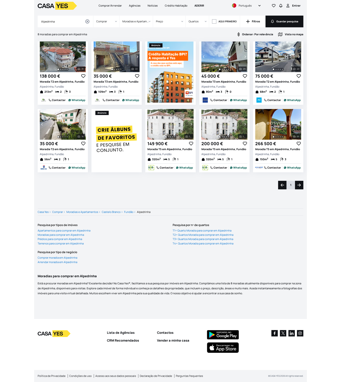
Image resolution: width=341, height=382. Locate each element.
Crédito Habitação (176, 5)
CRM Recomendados (123, 340)
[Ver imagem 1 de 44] (273, 137)
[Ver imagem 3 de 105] (170, 136)
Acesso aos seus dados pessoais (115, 376)
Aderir (199, 5)
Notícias (153, 5)
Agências (134, 5)
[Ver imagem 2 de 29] (222, 69)
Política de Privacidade (52, 376)
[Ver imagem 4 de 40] (280, 69)
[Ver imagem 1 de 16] (58, 137)
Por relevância (257, 34)
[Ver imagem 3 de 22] (116, 69)
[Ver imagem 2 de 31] (60, 69)
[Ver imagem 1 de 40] (273, 69)
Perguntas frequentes (189, 376)
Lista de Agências (121, 332)
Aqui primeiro (227, 21)
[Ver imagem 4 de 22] (118, 69)
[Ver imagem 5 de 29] (228, 69)
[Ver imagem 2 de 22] (114, 69)
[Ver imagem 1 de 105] (166, 137)
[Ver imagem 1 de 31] (58, 69)
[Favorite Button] (83, 76)
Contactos (165, 332)
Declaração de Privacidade (156, 376)
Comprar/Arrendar (110, 5)
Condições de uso (80, 376)
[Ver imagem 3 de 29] (224, 69)
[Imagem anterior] (42, 56)
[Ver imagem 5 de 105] (174, 136)
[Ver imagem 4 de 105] (172, 136)
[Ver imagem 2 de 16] (60, 136)
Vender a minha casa (173, 340)
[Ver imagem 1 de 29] (219, 69)
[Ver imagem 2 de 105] (168, 136)
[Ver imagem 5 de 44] (282, 136)
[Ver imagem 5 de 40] (282, 69)
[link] (77, 100)
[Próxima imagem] (83, 56)
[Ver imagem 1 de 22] (112, 69)
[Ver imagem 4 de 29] (226, 69)
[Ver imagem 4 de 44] (280, 136)
